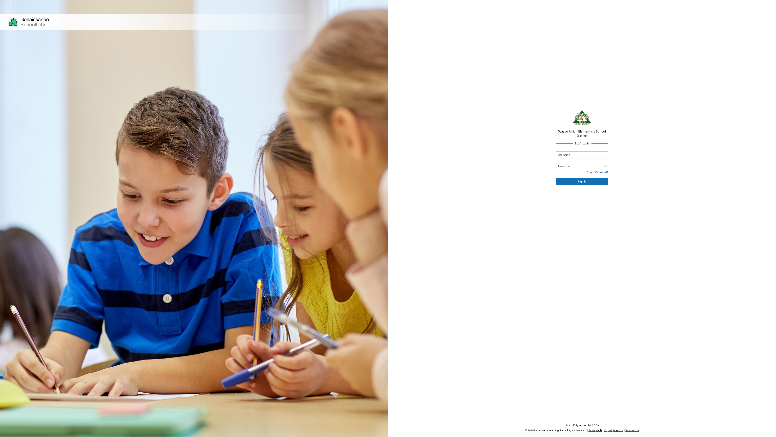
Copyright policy (613, 430)
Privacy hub (595, 430)
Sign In (582, 181)
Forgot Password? (597, 172)
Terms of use (632, 430)
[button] (605, 166)
